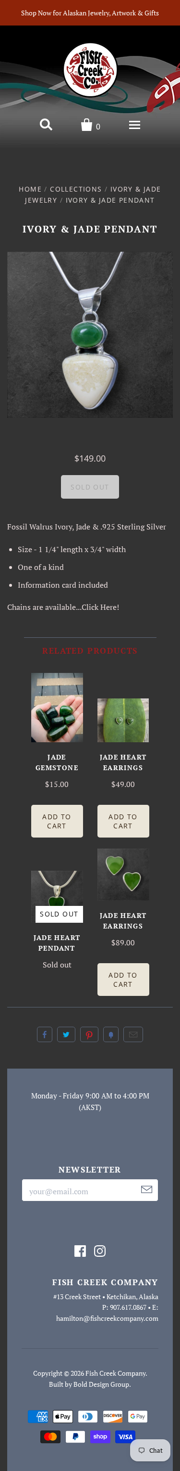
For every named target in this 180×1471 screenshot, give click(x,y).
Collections (76, 189)
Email (133, 1034)
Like (44, 1034)
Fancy (111, 1034)
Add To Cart (56, 821)
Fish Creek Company (115, 1373)
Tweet (66, 1034)
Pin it (89, 1034)
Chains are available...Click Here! (63, 607)
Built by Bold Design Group (89, 1384)
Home (30, 189)
